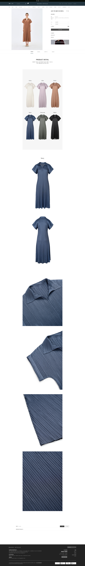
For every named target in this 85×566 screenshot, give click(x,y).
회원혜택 (75, 552)
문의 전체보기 (66, 526)
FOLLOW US (69, 547)
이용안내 (75, 553)
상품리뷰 (46, 51)
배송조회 (75, 551)
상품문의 (53, 51)
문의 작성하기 (62, 526)
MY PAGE (65, 3)
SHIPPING (74, 3)
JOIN (62, 3)
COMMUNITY (70, 3)
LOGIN (60, 3)
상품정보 (32, 51)
